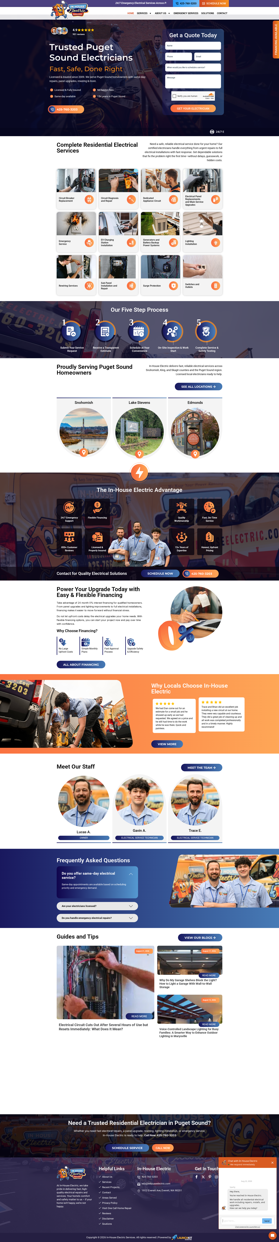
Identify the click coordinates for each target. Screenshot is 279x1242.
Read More (139, 1016)
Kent (83, 402)
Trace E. (195, 830)
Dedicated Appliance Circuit (152, 199)
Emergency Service (65, 242)
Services (142, 13)
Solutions (207, 13)
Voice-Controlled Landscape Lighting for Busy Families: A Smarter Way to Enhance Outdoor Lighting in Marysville (189, 1032)
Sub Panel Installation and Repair (109, 286)
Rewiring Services (68, 285)
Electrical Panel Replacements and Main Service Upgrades (194, 200)
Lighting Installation (191, 242)
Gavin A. (139, 830)
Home (130, 13)
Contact (222, 13)
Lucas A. (84, 832)
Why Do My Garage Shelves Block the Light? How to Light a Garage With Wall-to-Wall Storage (188, 983)
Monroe (195, 402)
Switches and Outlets (192, 285)
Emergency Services (186, 13)
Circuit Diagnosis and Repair (109, 199)
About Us (160, 13)
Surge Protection (152, 285)
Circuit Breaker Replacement (66, 199)
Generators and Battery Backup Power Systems (151, 242)
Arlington (139, 402)
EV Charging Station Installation (107, 242)
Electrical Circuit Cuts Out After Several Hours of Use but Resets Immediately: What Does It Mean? (103, 1027)
